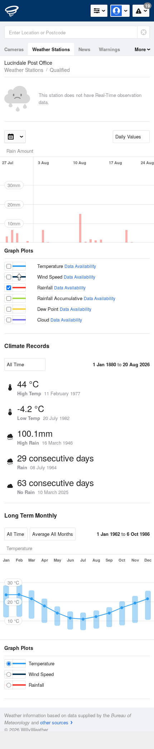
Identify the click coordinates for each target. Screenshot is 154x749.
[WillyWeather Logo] (16, 10)
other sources (54, 722)
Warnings (109, 49)
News (84, 49)
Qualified (60, 69)
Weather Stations (51, 49)
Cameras (14, 49)
